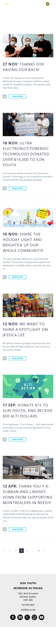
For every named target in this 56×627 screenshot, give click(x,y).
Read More (17, 96)
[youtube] (41, 618)
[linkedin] (20, 618)
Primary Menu (6, 4)
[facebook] (13, 618)
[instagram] (34, 618)
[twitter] (27, 618)
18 (39, 550)
